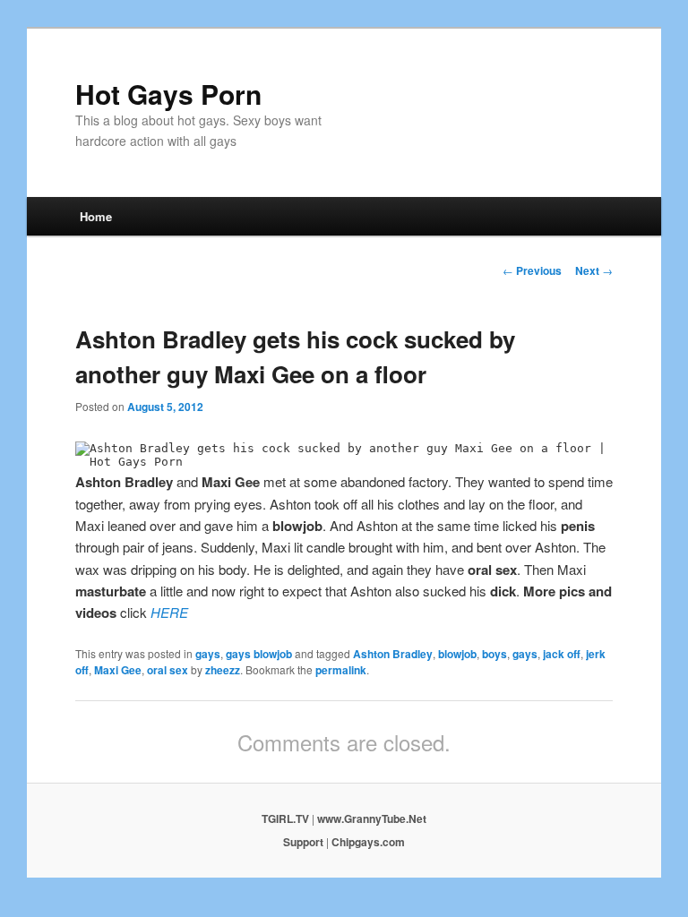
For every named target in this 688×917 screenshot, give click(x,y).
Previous (532, 270)
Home (96, 216)
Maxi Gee (118, 670)
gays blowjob (259, 654)
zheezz (222, 670)
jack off (561, 654)
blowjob (457, 654)
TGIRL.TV (285, 818)
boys (494, 654)
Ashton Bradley (393, 654)
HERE (169, 612)
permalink (340, 670)
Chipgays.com (368, 842)
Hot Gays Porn (168, 93)
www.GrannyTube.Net (371, 818)
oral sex (167, 670)
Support (303, 842)
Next (594, 270)
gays (207, 654)
